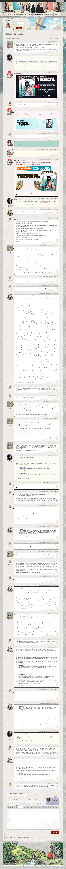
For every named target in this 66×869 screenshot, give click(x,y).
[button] (8, 807)
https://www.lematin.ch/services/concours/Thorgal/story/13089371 (28, 164)
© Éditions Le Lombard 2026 (38, 865)
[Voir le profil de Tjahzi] (10, 77)
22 (57, 38)
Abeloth (9, 156)
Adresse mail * (34, 799)
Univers (10, 14)
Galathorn (10, 215)
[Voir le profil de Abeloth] (10, 154)
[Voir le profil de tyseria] (10, 145)
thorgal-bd (9, 61)
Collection (28, 14)
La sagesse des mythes (24, 67)
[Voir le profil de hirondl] (10, 47)
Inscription (46, 1)
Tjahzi (10, 78)
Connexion (40, 1)
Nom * (15, 799)
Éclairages (45, 14)
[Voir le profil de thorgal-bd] (10, 60)
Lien (51, 102)
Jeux (51, 14)
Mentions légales (30, 865)
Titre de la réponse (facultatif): (17, 793)
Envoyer (55, 832)
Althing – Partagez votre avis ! (32, 16)
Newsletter (52, 1)
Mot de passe (14, 25)
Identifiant (14, 22)
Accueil (6, 18)
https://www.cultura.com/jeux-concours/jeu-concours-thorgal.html (28, 116)
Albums (16, 14)
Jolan (52, 803)
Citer (55, 102)
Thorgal (50, 802)
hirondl (9, 48)
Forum (22, 16)
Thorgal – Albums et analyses (17, 18)
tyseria (9, 146)
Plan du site (25, 865)
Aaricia (54, 802)
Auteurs (21, 14)
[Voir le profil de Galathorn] (10, 214)
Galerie (56, 14)
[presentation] (8, 807)
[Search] (62, 1)
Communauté (37, 14)
